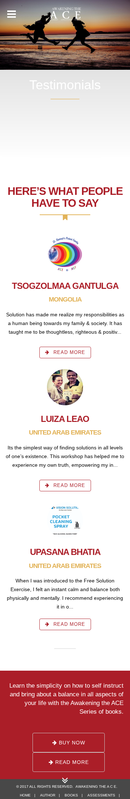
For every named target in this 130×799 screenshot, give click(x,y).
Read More (68, 352)
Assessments (101, 795)
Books (71, 795)
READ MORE (71, 762)
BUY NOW (71, 742)
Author (47, 795)
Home (25, 795)
